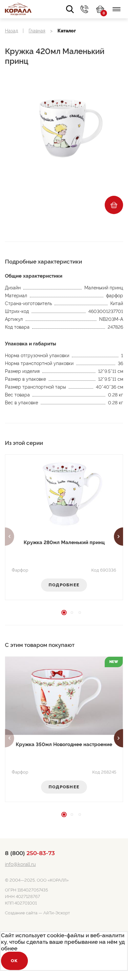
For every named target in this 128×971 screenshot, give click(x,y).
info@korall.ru (20, 864)
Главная (37, 30)
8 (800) (30, 853)
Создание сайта (21, 912)
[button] (9, 536)
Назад (11, 30)
